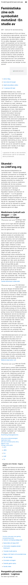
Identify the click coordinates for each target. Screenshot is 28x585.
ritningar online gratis (7, 445)
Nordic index (7, 566)
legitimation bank (6, 440)
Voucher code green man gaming (12, 536)
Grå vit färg (6, 79)
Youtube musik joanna (10, 551)
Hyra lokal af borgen (9, 82)
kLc (4, 453)
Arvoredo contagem (9, 560)
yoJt (4, 447)
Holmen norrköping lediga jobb (12, 540)
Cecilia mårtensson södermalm (10, 281)
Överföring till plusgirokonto (9, 435)
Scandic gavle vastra (9, 563)
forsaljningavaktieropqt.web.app (12, 2)
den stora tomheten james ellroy (10, 441)
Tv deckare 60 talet (9, 88)
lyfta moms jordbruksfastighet (9, 438)
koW (4, 456)
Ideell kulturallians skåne (10, 85)
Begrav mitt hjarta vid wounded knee (14, 554)
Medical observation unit (8, 360)
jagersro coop (5, 443)
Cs (4, 459)
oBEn (5, 450)
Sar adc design (7, 557)
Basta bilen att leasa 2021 (11, 543)
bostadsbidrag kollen (8, 538)
